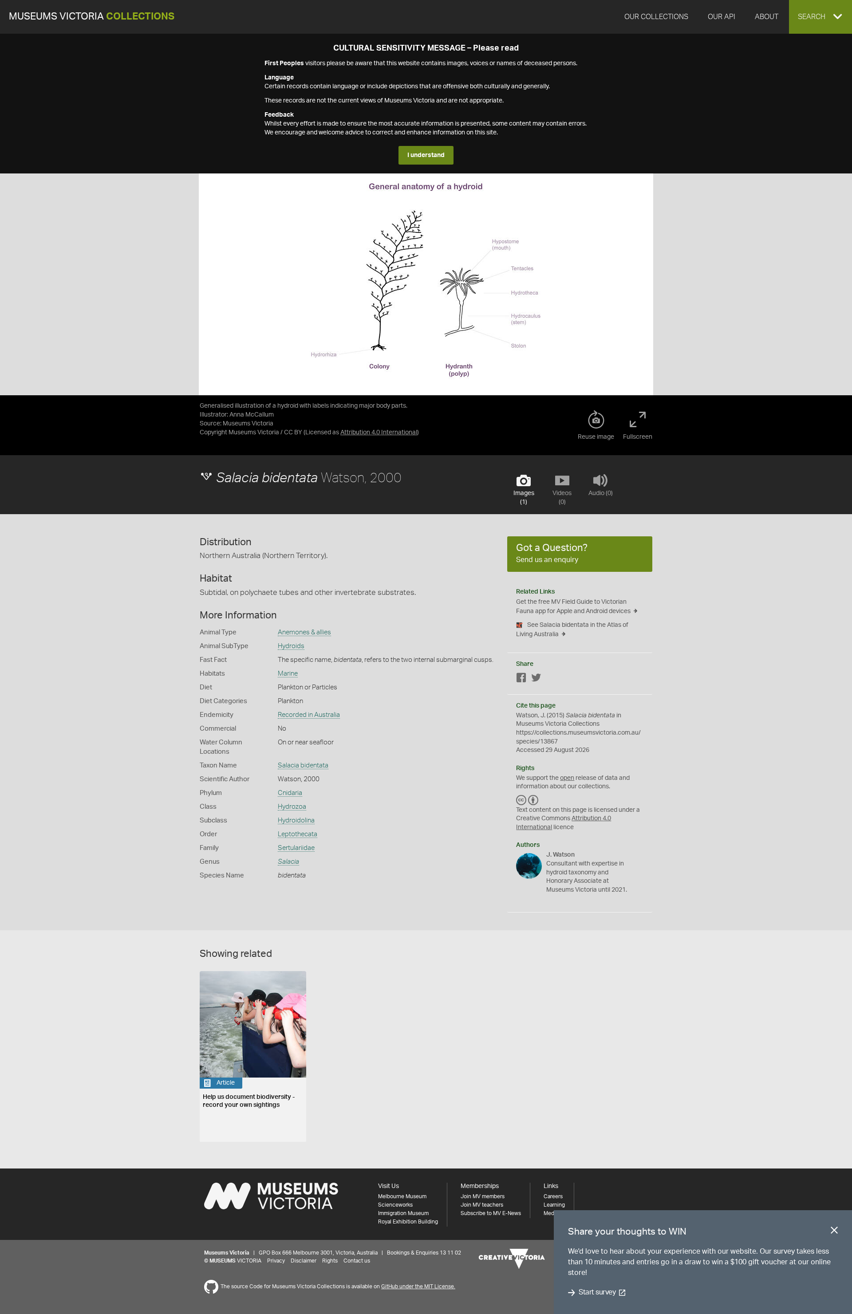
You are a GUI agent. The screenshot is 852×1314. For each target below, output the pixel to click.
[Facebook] (521, 679)
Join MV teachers (482, 1205)
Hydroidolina (296, 820)
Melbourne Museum (402, 1196)
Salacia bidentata (303, 765)
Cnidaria (290, 793)
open (567, 778)
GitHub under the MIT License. (418, 1286)
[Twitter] (536, 679)
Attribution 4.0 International (378, 432)
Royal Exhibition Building (408, 1221)
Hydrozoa (292, 806)
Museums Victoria (91, 16)
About (766, 16)
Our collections (656, 16)
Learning (554, 1205)
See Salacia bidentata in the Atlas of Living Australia (572, 629)
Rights (330, 1260)
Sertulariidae (296, 848)
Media (551, 1213)
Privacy (276, 1260)
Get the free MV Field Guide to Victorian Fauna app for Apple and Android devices (573, 606)
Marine (288, 673)
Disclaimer (303, 1260)
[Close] (834, 1231)
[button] (820, 17)
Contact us (356, 1260)
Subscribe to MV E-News (491, 1213)
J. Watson (560, 855)
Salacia (288, 861)
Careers (553, 1196)
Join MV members (483, 1196)
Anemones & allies (304, 632)
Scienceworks (395, 1205)
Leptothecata (297, 834)
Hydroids (291, 646)
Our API (721, 16)
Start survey (597, 1292)
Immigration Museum (403, 1213)
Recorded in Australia (309, 715)
